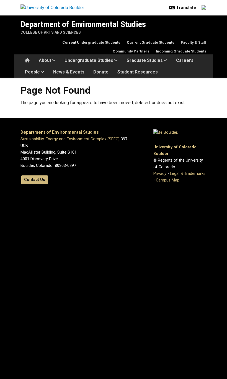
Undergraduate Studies (89, 60)
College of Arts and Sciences (50, 32)
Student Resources (137, 72)
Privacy (159, 173)
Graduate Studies (145, 60)
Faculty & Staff (194, 42)
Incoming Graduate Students (181, 51)
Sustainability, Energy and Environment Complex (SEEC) (70, 139)
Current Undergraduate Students (91, 42)
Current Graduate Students (150, 42)
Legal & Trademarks (187, 173)
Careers (185, 60)
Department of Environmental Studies (83, 24)
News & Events (68, 72)
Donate (101, 72)
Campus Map (167, 180)
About (45, 60)
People (32, 72)
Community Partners (131, 51)
